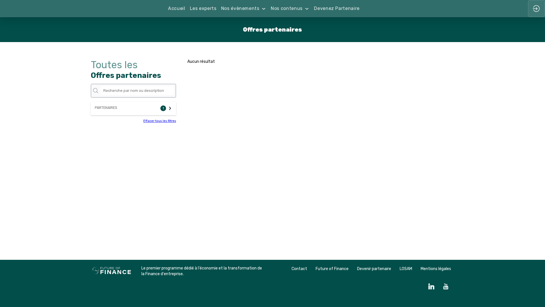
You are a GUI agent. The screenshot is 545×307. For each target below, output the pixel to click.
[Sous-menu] (263, 8)
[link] (176, 8)
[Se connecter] (536, 8)
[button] (133, 108)
